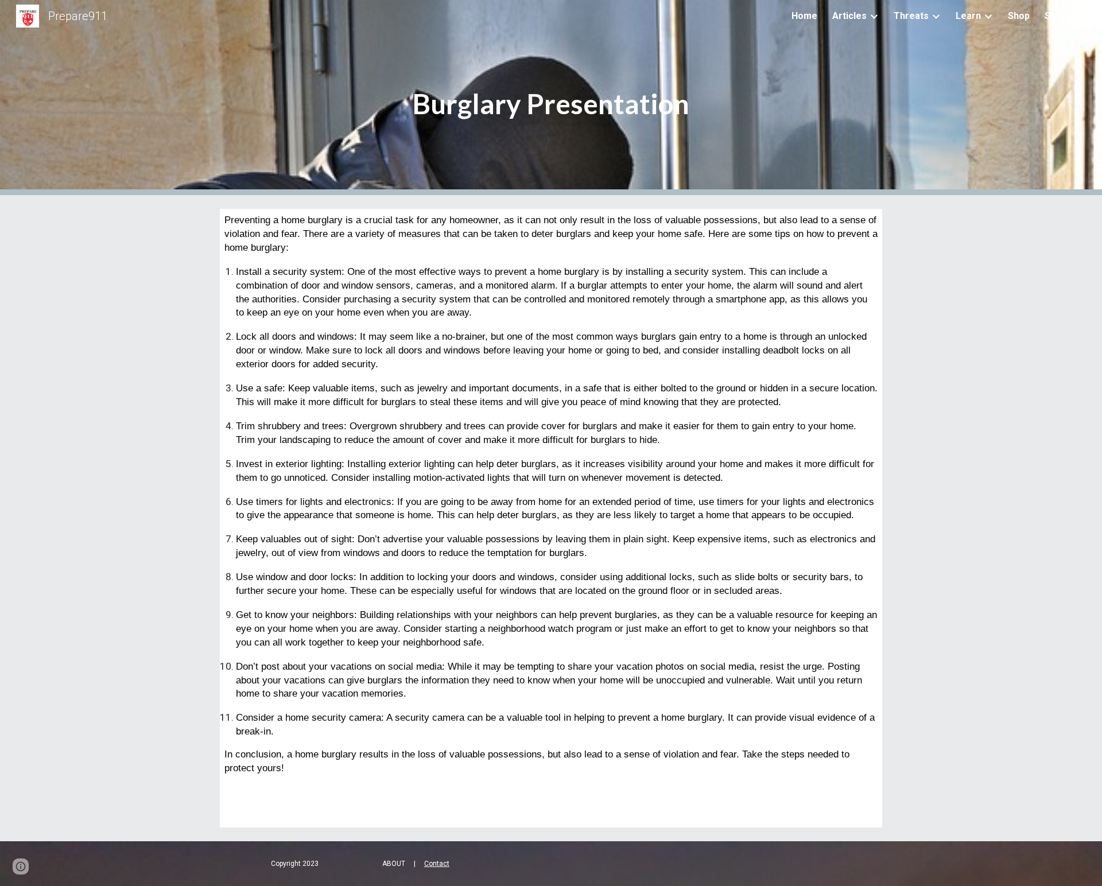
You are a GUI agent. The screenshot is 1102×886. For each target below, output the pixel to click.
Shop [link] (1019, 15)
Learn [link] (968, 15)
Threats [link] (911, 15)
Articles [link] (849, 15)
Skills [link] (1056, 15)
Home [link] (804, 15)
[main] (551, 98)
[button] (1088, 16)
